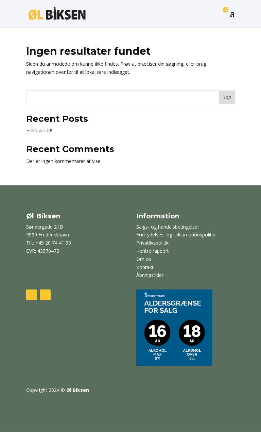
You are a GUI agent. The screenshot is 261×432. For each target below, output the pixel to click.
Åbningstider (149, 275)
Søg (227, 97)
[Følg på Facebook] (31, 294)
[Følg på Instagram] (45, 294)
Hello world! (39, 130)
